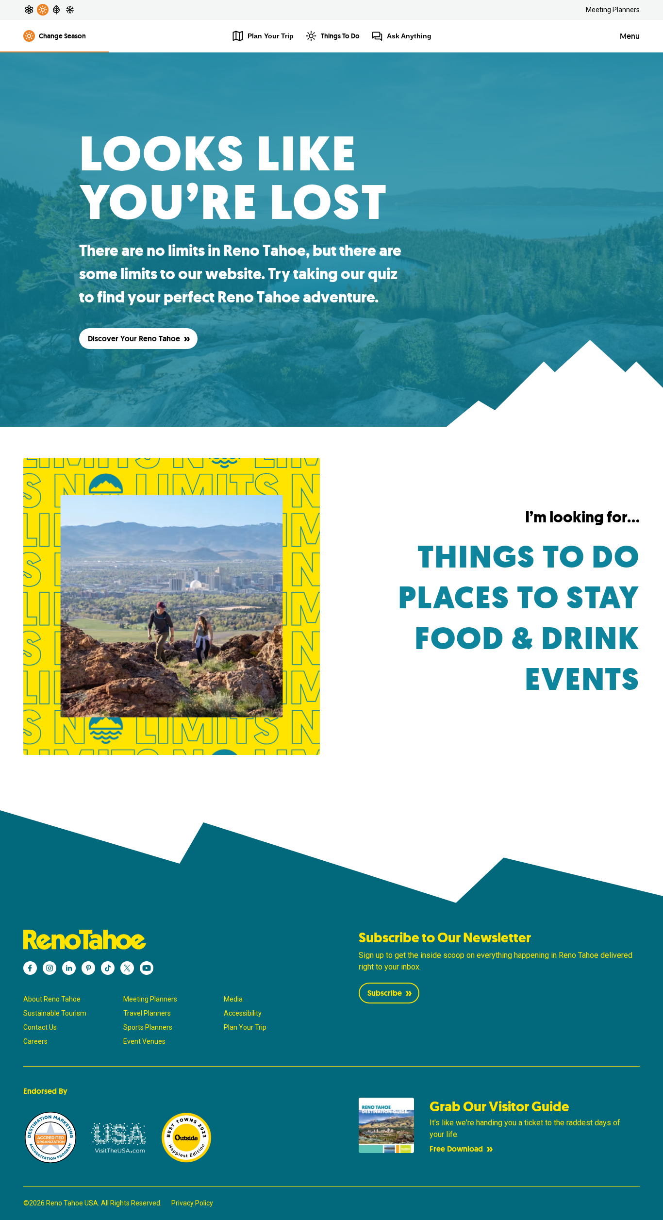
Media (233, 999)
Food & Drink (527, 638)
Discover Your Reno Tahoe (134, 339)
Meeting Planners (613, 10)
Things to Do (528, 557)
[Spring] (29, 10)
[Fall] (56, 10)
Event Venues (144, 1041)
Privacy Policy (192, 1203)
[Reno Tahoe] (164, 940)
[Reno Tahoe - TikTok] (108, 968)
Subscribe (384, 993)
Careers (35, 1041)
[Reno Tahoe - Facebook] (30, 968)
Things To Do (340, 36)
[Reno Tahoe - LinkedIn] (69, 968)
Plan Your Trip (245, 1027)
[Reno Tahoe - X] (127, 968)
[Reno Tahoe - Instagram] (49, 968)
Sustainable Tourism (54, 1013)
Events (582, 679)
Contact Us (40, 1027)
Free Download (456, 1148)
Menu (630, 36)
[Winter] (70, 10)
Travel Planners (147, 1013)
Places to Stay (519, 597)
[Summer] (43, 10)
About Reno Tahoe (52, 999)
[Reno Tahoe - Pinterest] (88, 968)
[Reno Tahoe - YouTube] (146, 968)
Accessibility (243, 1013)
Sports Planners (147, 1027)
